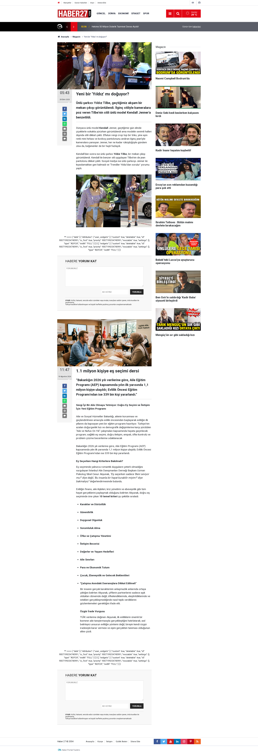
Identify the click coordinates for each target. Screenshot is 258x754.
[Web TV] (192, 2)
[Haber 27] (74, 13)
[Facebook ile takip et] (157, 741)
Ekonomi (123, 13)
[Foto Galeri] (199, 2)
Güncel (101, 13)
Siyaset (135, 13)
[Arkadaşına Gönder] (64, 129)
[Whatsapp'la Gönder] (64, 124)
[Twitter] (64, 114)
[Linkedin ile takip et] (177, 741)
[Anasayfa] (58, 3)
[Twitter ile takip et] (163, 741)
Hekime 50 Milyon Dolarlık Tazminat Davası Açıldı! (115, 26)
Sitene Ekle (102, 3)
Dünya (112, 13)
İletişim (109, 741)
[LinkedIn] (64, 119)
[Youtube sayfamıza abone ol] (170, 741)
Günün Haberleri (81, 3)
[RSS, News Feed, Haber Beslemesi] (197, 741)
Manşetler (67, 3)
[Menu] (170, 13)
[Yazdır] (64, 134)
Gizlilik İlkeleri (121, 741)
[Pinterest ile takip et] (190, 741)
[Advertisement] (41, 78)
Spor (146, 13)
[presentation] (67, 26)
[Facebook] (64, 109)
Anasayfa (90, 741)
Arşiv (92, 3)
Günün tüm (191, 26)
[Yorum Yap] (64, 139)
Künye (100, 741)
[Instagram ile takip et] (184, 741)
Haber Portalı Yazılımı (71, 750)
